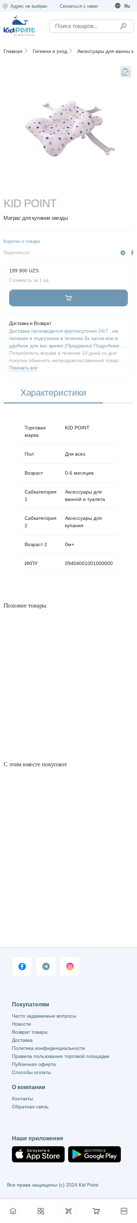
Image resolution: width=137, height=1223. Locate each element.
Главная (13, 51)
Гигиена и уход (50, 51)
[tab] (53, 393)
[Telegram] (122, 253)
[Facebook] (132, 253)
